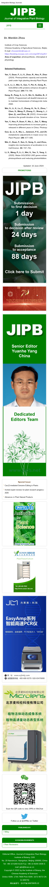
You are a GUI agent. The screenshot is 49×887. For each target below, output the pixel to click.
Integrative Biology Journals (11, 3)
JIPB (8, 25)
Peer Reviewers (11, 844)
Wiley (6, 832)
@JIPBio (25, 821)
